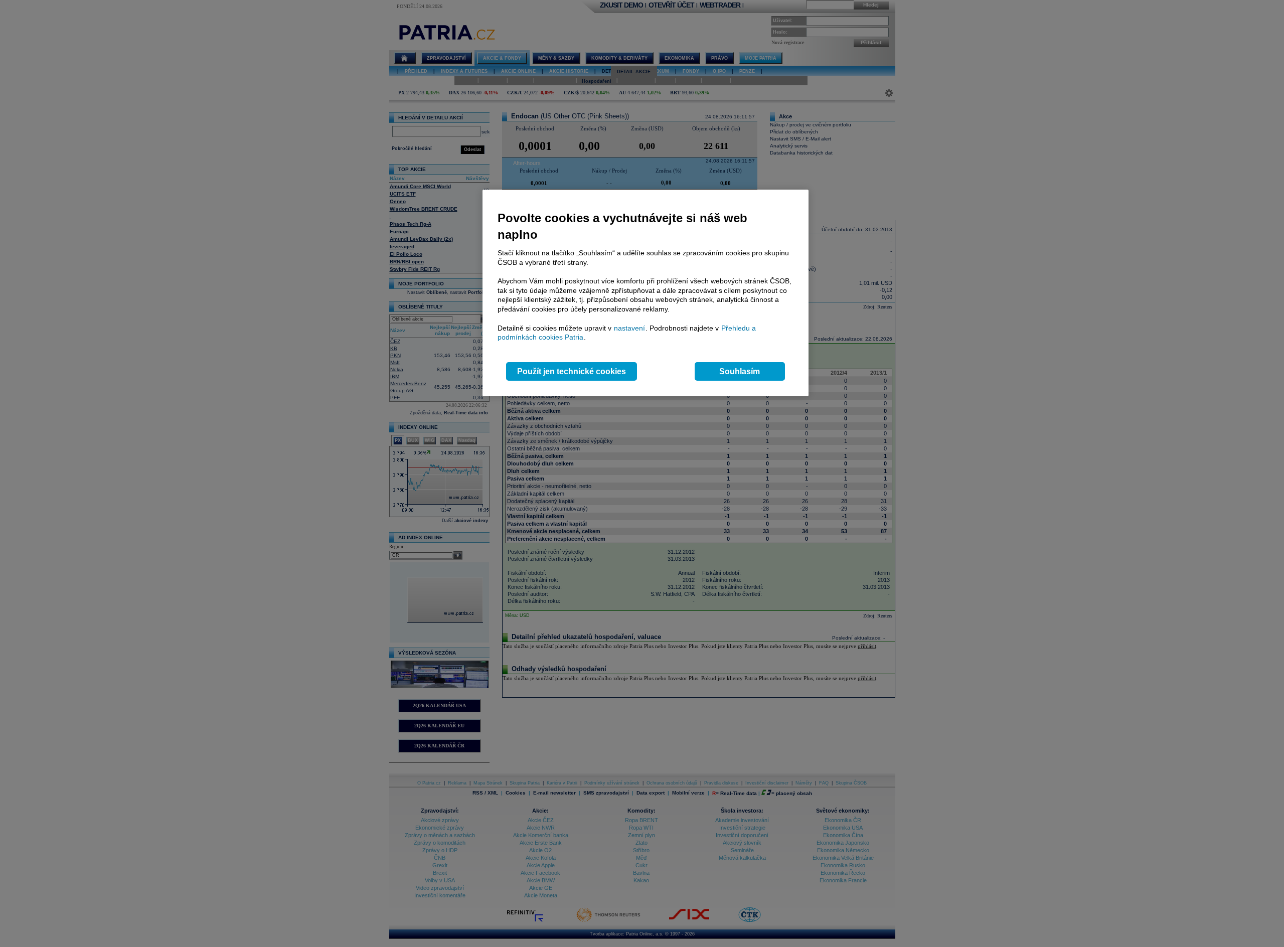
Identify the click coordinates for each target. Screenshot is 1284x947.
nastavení (629, 328)
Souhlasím (739, 371)
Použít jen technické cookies (571, 371)
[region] (646, 293)
